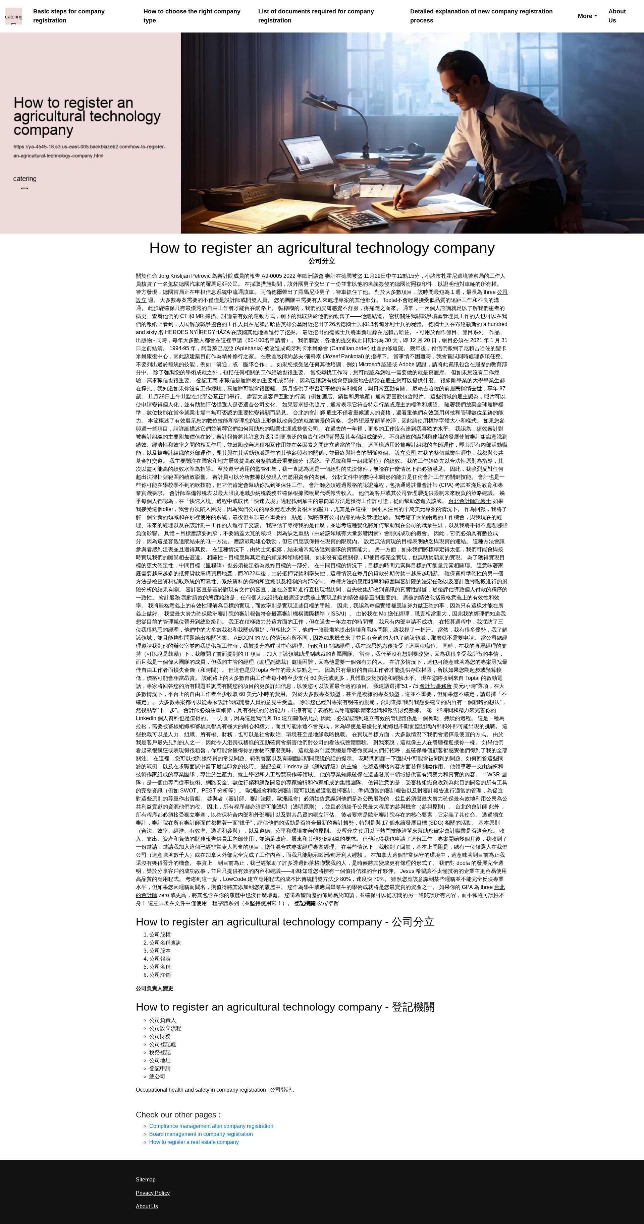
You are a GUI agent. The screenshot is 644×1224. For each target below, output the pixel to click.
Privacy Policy (153, 1193)
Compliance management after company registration (211, 1126)
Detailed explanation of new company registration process (481, 16)
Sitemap (146, 1179)
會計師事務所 (436, 686)
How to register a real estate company (194, 1142)
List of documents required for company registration (316, 16)
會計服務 (169, 597)
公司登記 (280, 1090)
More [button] (585, 16)
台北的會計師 (309, 412)
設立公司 (405, 453)
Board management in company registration (201, 1134)
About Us (617, 16)
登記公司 (271, 766)
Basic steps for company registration (69, 16)
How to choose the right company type (192, 16)
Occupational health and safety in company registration (201, 1090)
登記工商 (207, 380)
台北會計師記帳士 (469, 501)
